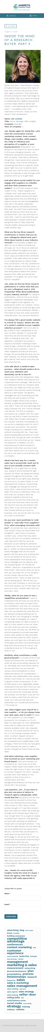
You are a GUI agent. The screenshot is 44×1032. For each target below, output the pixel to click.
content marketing (19, 947)
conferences (15, 944)
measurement (15, 968)
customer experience (15, 951)
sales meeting (12, 989)
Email (7, 904)
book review (29, 930)
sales (21, 980)
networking (30, 968)
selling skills (13, 997)
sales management (22, 985)
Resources (11, 980)
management (17, 961)
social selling (27, 1003)
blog (22, 930)
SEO (22, 998)
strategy (14, 1006)
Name (7, 893)
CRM (34, 947)
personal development (16, 971)
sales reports (12, 992)
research (32, 977)
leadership (24, 956)
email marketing (12, 956)
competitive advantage (17, 940)
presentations (14, 974)
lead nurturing (12, 959)
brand (9, 933)
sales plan (22, 989)
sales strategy (26, 991)
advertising (13, 930)
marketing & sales (22, 965)
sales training (12, 995)
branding (16, 933)
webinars (11, 1010)
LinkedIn (20, 959)
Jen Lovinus (16, 119)
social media (14, 1003)
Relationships (16, 976)
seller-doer (27, 994)
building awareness (16, 936)
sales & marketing (18, 983)
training (26, 1007)
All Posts (11, 26)
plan (31, 971)
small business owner (16, 1001)
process (28, 974)
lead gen (33, 956)
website (20, 1009)
